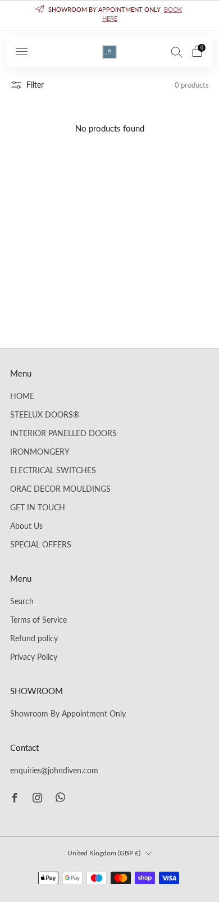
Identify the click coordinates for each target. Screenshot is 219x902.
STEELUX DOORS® (45, 414)
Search (22, 601)
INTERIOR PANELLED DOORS (63, 433)
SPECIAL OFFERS (40, 544)
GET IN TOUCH (37, 507)
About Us (26, 526)
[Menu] (22, 51)
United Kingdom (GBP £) (103, 853)
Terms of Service (38, 619)
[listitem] (110, 15)
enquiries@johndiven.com (54, 770)
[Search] (176, 51)
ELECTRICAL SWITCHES (53, 470)
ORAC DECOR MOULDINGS (60, 488)
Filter (35, 84)
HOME (22, 396)
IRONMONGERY (40, 451)
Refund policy (34, 638)
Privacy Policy (33, 656)
